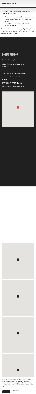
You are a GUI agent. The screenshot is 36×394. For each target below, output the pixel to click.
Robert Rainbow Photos (9, 4)
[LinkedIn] (18, 83)
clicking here (29, 29)
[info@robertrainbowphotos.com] (21, 83)
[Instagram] (15, 83)
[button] (18, 107)
